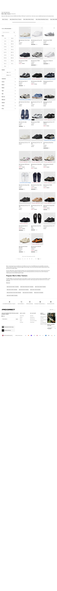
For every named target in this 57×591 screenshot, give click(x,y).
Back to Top (51, 309)
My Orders (31, 315)
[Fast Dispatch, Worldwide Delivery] (40, 302)
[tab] (3, 316)
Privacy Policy (32, 322)
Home (2, 12)
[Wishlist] (29, 28)
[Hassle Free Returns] (21, 302)
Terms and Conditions (33, 320)
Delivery (21, 317)
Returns (21, 319)
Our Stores (21, 322)
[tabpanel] (10, 319)
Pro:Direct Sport (20, 335)
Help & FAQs (22, 315)
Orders (21, 320)
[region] (28, 19)
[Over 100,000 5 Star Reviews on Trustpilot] (9, 302)
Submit (17, 319)
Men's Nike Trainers (7, 12)
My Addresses (32, 317)
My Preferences (32, 319)
